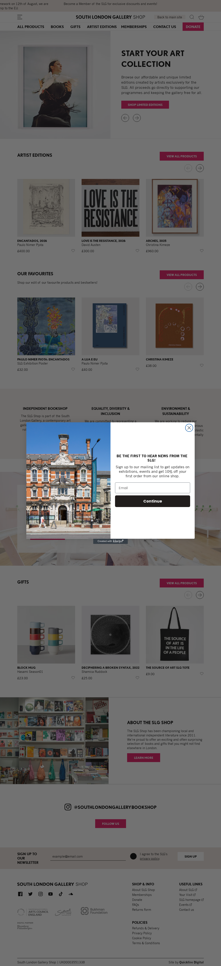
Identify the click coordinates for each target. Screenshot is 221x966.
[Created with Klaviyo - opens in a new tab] (110, 541)
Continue (152, 501)
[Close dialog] (189, 428)
